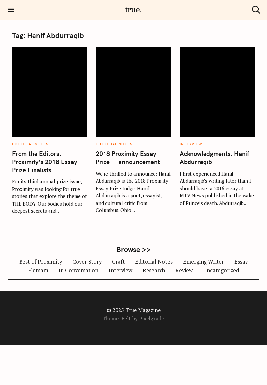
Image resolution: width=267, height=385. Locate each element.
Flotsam (38, 270)
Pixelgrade (151, 318)
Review (184, 270)
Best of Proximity (40, 261)
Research (154, 270)
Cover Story (87, 261)
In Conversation (78, 270)
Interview (191, 144)
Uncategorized (221, 270)
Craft (118, 261)
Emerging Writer (203, 261)
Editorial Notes (30, 144)
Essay (241, 261)
